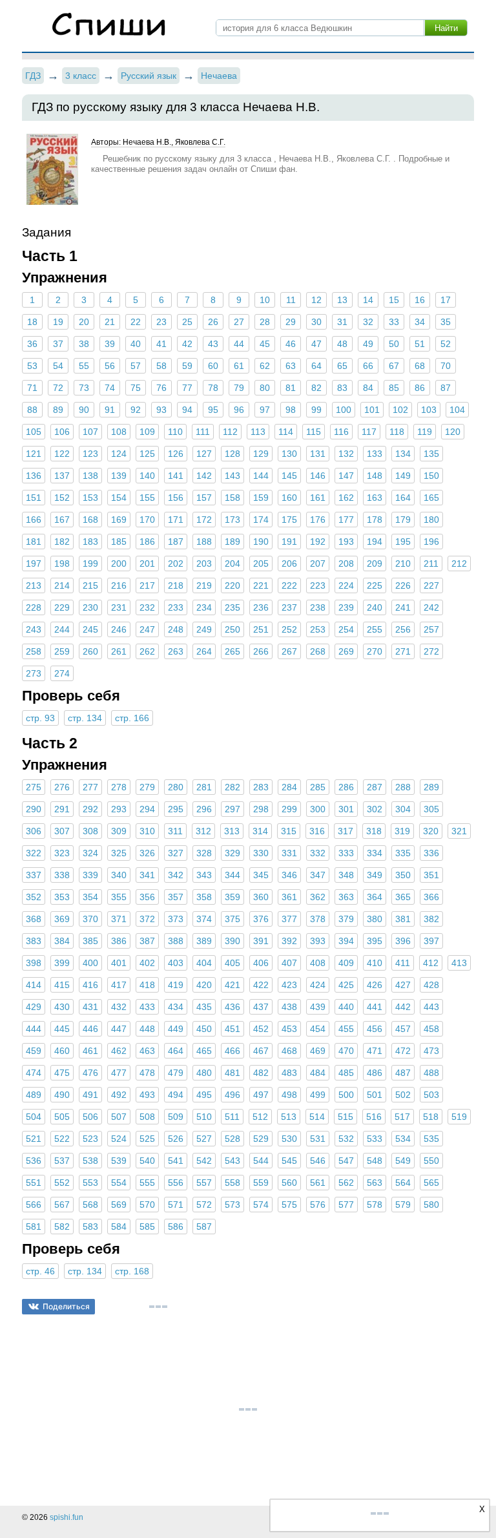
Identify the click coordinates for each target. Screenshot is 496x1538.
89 (58, 410)
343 (204, 875)
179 (403, 519)
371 (119, 919)
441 (374, 1007)
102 (400, 410)
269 (346, 651)
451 (232, 1029)
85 (394, 388)
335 (403, 853)
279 (147, 787)
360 (261, 897)
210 (403, 563)
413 (459, 963)
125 (147, 453)
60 (213, 366)
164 (403, 497)
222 (289, 585)
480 (204, 1073)
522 (62, 1138)
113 (258, 432)
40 (135, 344)
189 (232, 541)
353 (62, 897)
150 (431, 475)
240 (374, 607)
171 (175, 519)
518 (431, 1116)
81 (290, 388)
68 (420, 366)
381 (403, 919)
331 (289, 853)
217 (147, 585)
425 (346, 985)
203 (204, 563)
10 (265, 300)
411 (402, 963)
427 (403, 985)
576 (318, 1204)
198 (62, 563)
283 (261, 787)
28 (265, 322)
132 (346, 453)
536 (33, 1160)
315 (288, 831)
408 (318, 963)
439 (318, 1007)
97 (265, 410)
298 (261, 809)
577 (346, 1204)
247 (147, 629)
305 (431, 809)
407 (289, 963)
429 (33, 1007)
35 (445, 322)
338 (62, 875)
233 (175, 607)
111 (203, 432)
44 (239, 344)
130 (289, 453)
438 (289, 1007)
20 (84, 322)
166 (33, 519)
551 (33, 1182)
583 (90, 1226)
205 (261, 563)
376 (261, 919)
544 (261, 1160)
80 (265, 388)
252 (289, 629)
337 (33, 875)
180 (431, 519)
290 (33, 809)
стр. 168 (132, 1271)
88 (32, 410)
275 (33, 787)
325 (119, 853)
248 (175, 629)
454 (318, 1029)
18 (32, 322)
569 (119, 1204)
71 (32, 388)
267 (289, 651)
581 (33, 1226)
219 (204, 585)
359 (232, 897)
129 (261, 453)
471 (374, 1051)
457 (403, 1029)
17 (445, 300)
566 (33, 1204)
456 (374, 1029)
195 (403, 541)
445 (62, 1029)
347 (318, 875)
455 (346, 1029)
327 (175, 853)
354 (90, 897)
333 (346, 853)
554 (119, 1182)
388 (175, 941)
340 (119, 875)
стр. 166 (132, 718)
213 (33, 585)
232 (147, 607)
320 (431, 831)
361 (289, 897)
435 (204, 1007)
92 (135, 410)
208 (346, 563)
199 (90, 563)
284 (289, 787)
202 (175, 563)
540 (147, 1160)
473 (431, 1051)
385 (90, 941)
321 (459, 831)
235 (232, 607)
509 (175, 1116)
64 (316, 366)
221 (261, 585)
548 (374, 1160)
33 (394, 322)
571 (175, 1204)
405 (232, 963)
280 (175, 787)
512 (260, 1116)
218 (175, 585)
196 (431, 541)
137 (62, 475)
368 (33, 919)
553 (90, 1182)
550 (431, 1160)
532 (346, 1138)
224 (346, 585)
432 (119, 1007)
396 (403, 941)
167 (62, 519)
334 (374, 853)
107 (90, 432)
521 (33, 1138)
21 (110, 322)
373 (175, 919)
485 (346, 1073)
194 (374, 541)
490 (62, 1095)
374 (204, 919)
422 (261, 985)
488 (431, 1073)
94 (187, 410)
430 (62, 1007)
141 (175, 475)
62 (265, 366)
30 (316, 322)
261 (119, 651)
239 (346, 607)
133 (374, 453)
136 (33, 475)
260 (90, 651)
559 (261, 1182)
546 (318, 1160)
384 (62, 941)
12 (316, 300)
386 (119, 941)
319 (402, 831)
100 (343, 410)
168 (90, 519)
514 (317, 1116)
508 (147, 1116)
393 (318, 941)
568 (90, 1204)
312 (203, 831)
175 (289, 519)
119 (424, 432)
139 (119, 475)
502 (403, 1095)
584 (119, 1226)
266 (261, 651)
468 (289, 1051)
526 (175, 1138)
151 (33, 497)
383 (33, 941)
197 (33, 563)
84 (368, 388)
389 (204, 941)
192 (318, 541)
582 (62, 1226)
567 (62, 1204)
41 (161, 344)
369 (62, 919)
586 (175, 1226)
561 (318, 1182)
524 (119, 1138)
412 (431, 963)
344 (232, 875)
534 (403, 1138)
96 (239, 410)
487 (403, 1073)
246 (119, 629)
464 (175, 1051)
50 (394, 344)
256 (403, 629)
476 (90, 1073)
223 (318, 585)
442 (403, 1007)
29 (290, 322)
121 (33, 453)
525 (147, 1138)
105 (33, 432)
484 (318, 1073)
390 (232, 941)
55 (84, 366)
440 (346, 1007)
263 (175, 651)
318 (374, 831)
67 (394, 366)
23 (161, 322)
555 (147, 1182)
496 (232, 1095)
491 (90, 1095)
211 (431, 563)
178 (374, 519)
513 (288, 1116)
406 (261, 963)
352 (33, 897)
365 (403, 897)
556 (175, 1182)
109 (147, 432)
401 (119, 963)
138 (90, 475)
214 (62, 585)
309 (119, 831)
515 (345, 1116)
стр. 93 (40, 718)
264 (204, 651)
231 (119, 607)
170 (147, 519)
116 (341, 432)
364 (374, 897)
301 (346, 809)
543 (232, 1160)
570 (147, 1204)
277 (90, 787)
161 (318, 497)
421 (232, 985)
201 (147, 563)
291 (62, 809)
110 (175, 432)
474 (33, 1073)
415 (62, 985)
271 (403, 651)
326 (147, 853)
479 (175, 1073)
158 (232, 497)
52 (445, 344)
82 (316, 388)
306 (33, 831)
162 (346, 497)
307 (62, 831)
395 (374, 941)
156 (175, 497)
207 (318, 563)
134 (403, 453)
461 (90, 1051)
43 (213, 344)
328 (204, 853)
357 (175, 897)
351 (431, 875)
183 (90, 541)
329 (232, 853)
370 (90, 919)
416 (90, 985)
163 (374, 497)
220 (232, 585)
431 (90, 1007)
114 (285, 432)
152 (62, 497)
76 (161, 388)
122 (62, 453)
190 (261, 541)
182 (62, 541)
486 (374, 1073)
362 (318, 897)
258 (33, 651)
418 (147, 985)
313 (232, 831)
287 (374, 787)
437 (261, 1007)
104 (457, 410)
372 (147, 919)
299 (289, 809)
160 (289, 497)
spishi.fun (66, 1517)
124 (119, 453)
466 (232, 1051)
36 (32, 344)
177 (346, 519)
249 (204, 629)
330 (261, 853)
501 (374, 1095)
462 (119, 1051)
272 (431, 651)
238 (318, 607)
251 (261, 629)
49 (368, 344)
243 (33, 629)
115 (313, 432)
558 (232, 1182)
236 (261, 607)
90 (84, 410)
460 (62, 1051)
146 (318, 475)
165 (431, 497)
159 (261, 497)
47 (316, 344)
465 (204, 1051)
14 (368, 300)
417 (119, 985)
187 (175, 541)
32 (368, 322)
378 (318, 919)
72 (58, 388)
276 (62, 787)
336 (431, 853)
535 (431, 1138)
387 (147, 941)
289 (431, 787)
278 (119, 787)
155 (147, 497)
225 (374, 585)
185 (119, 541)
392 (289, 941)
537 (62, 1160)
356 (147, 897)
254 (346, 629)
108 (119, 432)
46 (290, 344)
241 (403, 607)
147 (346, 475)
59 (187, 366)
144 (261, 475)
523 (90, 1138)
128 (232, 453)
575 (289, 1204)
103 (429, 410)
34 (420, 322)
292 (90, 809)
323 (62, 853)
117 (369, 432)
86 (420, 388)
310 (147, 831)
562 (346, 1182)
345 (261, 875)
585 (147, 1226)
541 (175, 1160)
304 (403, 809)
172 (204, 519)
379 (346, 919)
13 (342, 300)
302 (374, 809)
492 (119, 1095)
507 (119, 1116)
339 (90, 875)
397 (431, 941)
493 (147, 1095)
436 (232, 1007)
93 (161, 410)
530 (289, 1138)
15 (394, 300)
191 (289, 541)
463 (147, 1051)
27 (239, 322)
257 (431, 629)
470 (346, 1051)
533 (374, 1138)
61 (239, 366)
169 (119, 519)
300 (318, 809)
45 (265, 344)
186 (147, 541)
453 (289, 1029)
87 (445, 388)
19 (58, 322)
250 (232, 629)
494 (175, 1095)
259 (62, 651)
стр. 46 (40, 1271)
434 (175, 1007)
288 (403, 787)
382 (431, 919)
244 (62, 629)
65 (342, 366)
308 (90, 831)
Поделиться (66, 1306)
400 (90, 963)
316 (317, 831)
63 (290, 366)
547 (346, 1160)
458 (431, 1029)
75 (135, 388)
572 (204, 1204)
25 (187, 322)
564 (403, 1182)
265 (232, 651)
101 (372, 410)
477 (119, 1073)
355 (119, 897)
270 (374, 651)
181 (33, 541)
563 (374, 1182)
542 (204, 1160)
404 (204, 963)
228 (33, 607)
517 (402, 1116)
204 (232, 563)
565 (431, 1182)
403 (175, 963)
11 (291, 300)
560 (289, 1182)
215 (90, 585)
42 (187, 344)
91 (110, 410)
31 (342, 322)
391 (261, 941)
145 (289, 475)
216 (119, 585)
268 (318, 651)
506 (90, 1116)
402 (147, 963)
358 (204, 897)
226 (403, 585)
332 (318, 853)
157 (204, 497)
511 (232, 1116)
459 (33, 1051)
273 (33, 673)
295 (175, 809)
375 (232, 919)
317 (345, 831)
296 (204, 809)
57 (135, 366)
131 (318, 453)
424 (318, 985)
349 (374, 875)
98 (290, 410)
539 (119, 1160)
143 (232, 475)
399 (62, 963)
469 (318, 1051)
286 (346, 787)
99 (316, 410)
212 (459, 563)
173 (232, 519)
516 (374, 1116)
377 (289, 919)
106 (62, 432)
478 (147, 1073)
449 (175, 1029)
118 (396, 432)
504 (33, 1116)
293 (119, 809)
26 (213, 322)
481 (232, 1073)
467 (261, 1051)
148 (374, 475)
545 (289, 1160)
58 (161, 366)
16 (420, 300)
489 (33, 1095)
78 (213, 388)
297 (232, 809)
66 (368, 366)
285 (318, 787)
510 (204, 1116)
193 (346, 541)
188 (204, 541)
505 (62, 1116)
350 (403, 875)
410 (374, 963)
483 (289, 1073)
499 (318, 1095)
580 (431, 1204)
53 (32, 366)
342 (175, 875)
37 (58, 344)
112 (230, 432)
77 (187, 388)
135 (431, 453)
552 (62, 1182)
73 (84, 388)
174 (261, 519)
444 (33, 1029)
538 (90, 1160)
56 (110, 366)
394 (346, 941)
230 (90, 607)
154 (119, 497)
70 (445, 366)
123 (90, 453)
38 (84, 344)
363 (346, 897)
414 (33, 985)
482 (261, 1073)
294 (147, 809)
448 (147, 1029)
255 (374, 629)
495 (204, 1095)
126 (175, 453)
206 (289, 563)
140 (147, 475)
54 (58, 366)
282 (232, 787)
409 (346, 963)
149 (403, 475)
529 (261, 1138)
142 (204, 475)
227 (431, 585)
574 (261, 1204)
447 (119, 1029)
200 (119, 563)
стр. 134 (85, 718)
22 (135, 322)
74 (110, 388)
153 (90, 497)
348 (346, 875)
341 (147, 875)
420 (204, 985)
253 (318, 629)
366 (431, 897)
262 (147, 651)
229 (62, 607)
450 (204, 1029)
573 (232, 1204)
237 (289, 607)
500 (346, 1095)
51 (420, 344)
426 (374, 985)
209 (374, 563)
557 (204, 1182)
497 (261, 1095)
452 (261, 1029)
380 (374, 919)
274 (62, 673)
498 (289, 1095)
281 (204, 787)
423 (289, 985)
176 (318, 519)
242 (431, 607)
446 (90, 1029)
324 (90, 853)
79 (239, 388)
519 (459, 1116)
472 (403, 1051)
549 (403, 1160)
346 (289, 875)
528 (232, 1138)
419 (175, 985)
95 (213, 410)
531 (318, 1138)
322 (33, 853)
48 (342, 344)
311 (175, 831)
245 (90, 629)
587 (204, 1226)
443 (431, 1007)
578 (374, 1204)
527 (204, 1138)
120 (452, 432)
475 (62, 1073)
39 (110, 344)
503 (431, 1095)
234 (204, 607)
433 (147, 1007)
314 (260, 831)
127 (204, 453)
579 (403, 1204)
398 (33, 963)
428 (431, 985)
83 (342, 388)
